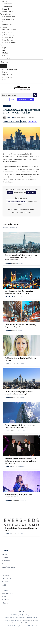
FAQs (4, 50)
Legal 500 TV (7, 75)
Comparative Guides (10, 69)
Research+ (6, 9)
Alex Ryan (13, 263)
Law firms (7, 106)
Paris (4, 80)
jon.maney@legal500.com (21, 212)
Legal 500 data (9, 296)
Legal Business (8, 40)
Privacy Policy (18, 626)
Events (4, 72)
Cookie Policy (27, 626)
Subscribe (22, 99)
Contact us (6, 58)
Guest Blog (14, 534)
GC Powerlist (7, 32)
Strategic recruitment (11, 121)
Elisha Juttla (10, 117)
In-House (3, 27)
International (6, 560)
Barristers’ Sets (8, 19)
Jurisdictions (7, 4)
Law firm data (6, 575)
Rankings (3, 1)
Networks (6, 22)
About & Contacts (7, 593)
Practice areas (6, 564)
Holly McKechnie (15, 500)
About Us (3, 45)
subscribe (31, 192)
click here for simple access (16, 201)
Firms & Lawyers (6, 14)
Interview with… (8, 24)
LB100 (4, 585)
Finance (24, 121)
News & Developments (10, 43)
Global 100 (5, 582)
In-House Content (9, 30)
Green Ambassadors (8, 567)
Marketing (6, 53)
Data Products (7, 37)
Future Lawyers (8, 12)
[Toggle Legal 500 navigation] (31, 99)
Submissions (7, 6)
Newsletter (5, 600)
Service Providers (9, 17)
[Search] (3, 66)
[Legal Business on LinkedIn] (20, 611)
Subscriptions (36, 626)
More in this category (10, 227)
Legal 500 (6, 48)
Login (13, 99)
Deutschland (7, 77)
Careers (5, 55)
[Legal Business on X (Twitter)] (23, 611)
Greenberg (32, 121)
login (10, 192)
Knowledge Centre (7, 35)
